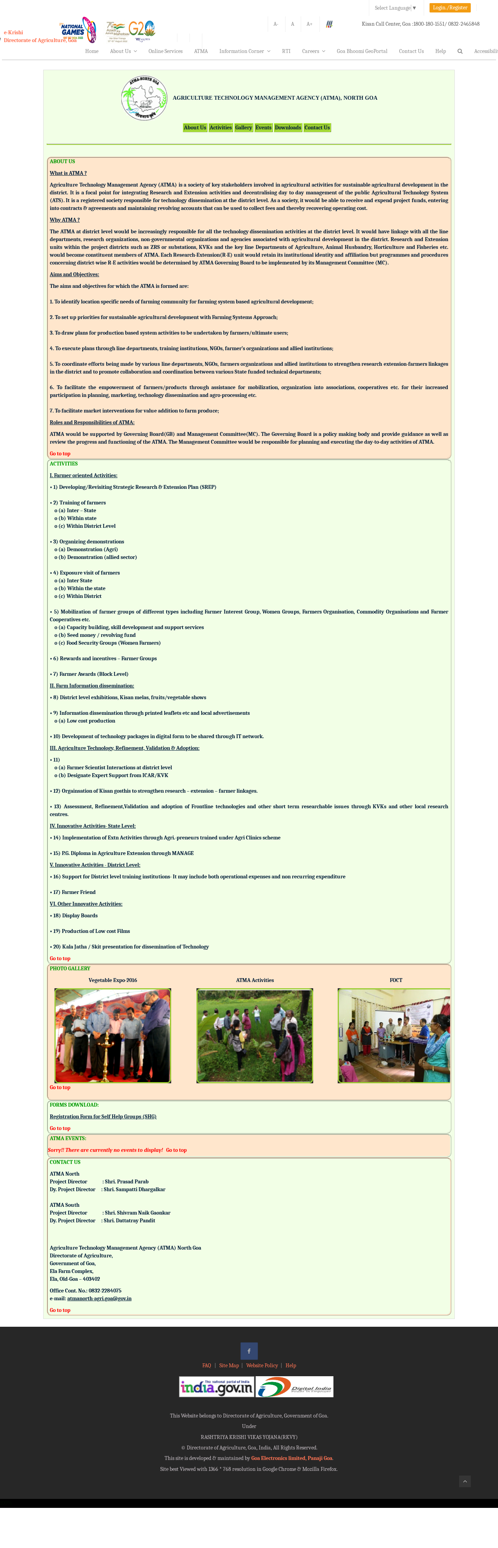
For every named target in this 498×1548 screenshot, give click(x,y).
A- (276, 24)
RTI (286, 51)
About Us (120, 51)
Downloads (288, 127)
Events (264, 127)
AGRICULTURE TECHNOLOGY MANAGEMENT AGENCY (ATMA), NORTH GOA (275, 98)
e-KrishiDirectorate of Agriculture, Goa (40, 36)
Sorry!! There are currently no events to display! (105, 1150)
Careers (310, 51)
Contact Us (411, 51)
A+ (310, 24)
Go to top (60, 453)
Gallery (243, 127)
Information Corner (241, 51)
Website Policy (262, 1365)
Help (440, 51)
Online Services (165, 51)
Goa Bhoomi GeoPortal (362, 51)
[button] (60, 1025)
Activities (221, 127)
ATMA (201, 51)
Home (91, 51)
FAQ (207, 1365)
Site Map (229, 1365)
